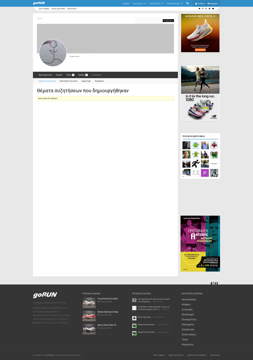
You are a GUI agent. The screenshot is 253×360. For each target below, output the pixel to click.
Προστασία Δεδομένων (197, 355)
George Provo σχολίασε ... (147, 325)
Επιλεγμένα (188, 324)
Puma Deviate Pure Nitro (108, 299)
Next (221, 48)
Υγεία (185, 339)
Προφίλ (59, 75)
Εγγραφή (213, 3)
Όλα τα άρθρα (44, 9)
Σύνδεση (201, 3)
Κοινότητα (138, 3)
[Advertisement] (200, 197)
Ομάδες (82, 75)
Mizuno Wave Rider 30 (107, 325)
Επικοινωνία (71, 9)
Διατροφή (187, 309)
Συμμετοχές (86, 81)
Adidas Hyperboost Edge (108, 312)
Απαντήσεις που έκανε (68, 81)
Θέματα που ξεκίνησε (47, 81)
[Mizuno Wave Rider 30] (89, 333)
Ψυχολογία (187, 344)
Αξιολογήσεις (173, 3)
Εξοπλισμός (188, 314)
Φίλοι (70, 75)
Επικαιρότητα (189, 319)
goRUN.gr (51, 355)
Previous (204, 48)
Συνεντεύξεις (189, 334)
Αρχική (126, 3)
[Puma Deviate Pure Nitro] (89, 307)
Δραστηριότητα (45, 75)
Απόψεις (186, 304)
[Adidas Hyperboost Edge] (89, 320)
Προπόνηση (188, 329)
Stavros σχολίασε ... (145, 317)
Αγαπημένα (99, 81)
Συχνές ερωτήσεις (58, 9)
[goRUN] (41, 4)
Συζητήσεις (155, 3)
